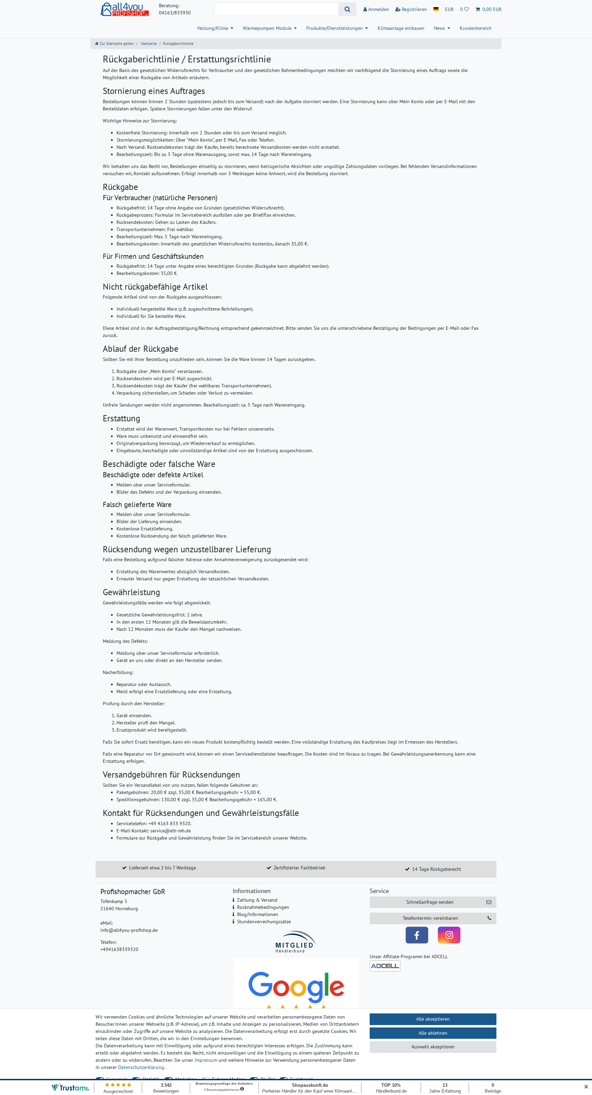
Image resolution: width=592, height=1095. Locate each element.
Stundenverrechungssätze (264, 921)
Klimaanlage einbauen (401, 28)
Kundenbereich (476, 28)
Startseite (148, 43)
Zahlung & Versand (257, 900)
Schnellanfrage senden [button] (430, 902)
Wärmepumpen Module (267, 28)
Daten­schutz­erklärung (141, 1067)
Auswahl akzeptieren (433, 1047)
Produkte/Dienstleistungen (334, 28)
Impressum (206, 1060)
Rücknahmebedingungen (263, 907)
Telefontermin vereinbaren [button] (430, 918)
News (439, 28)
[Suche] (347, 9)
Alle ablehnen (433, 1033)
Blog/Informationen (257, 914)
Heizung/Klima (212, 28)
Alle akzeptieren (433, 1019)
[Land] (436, 9)
